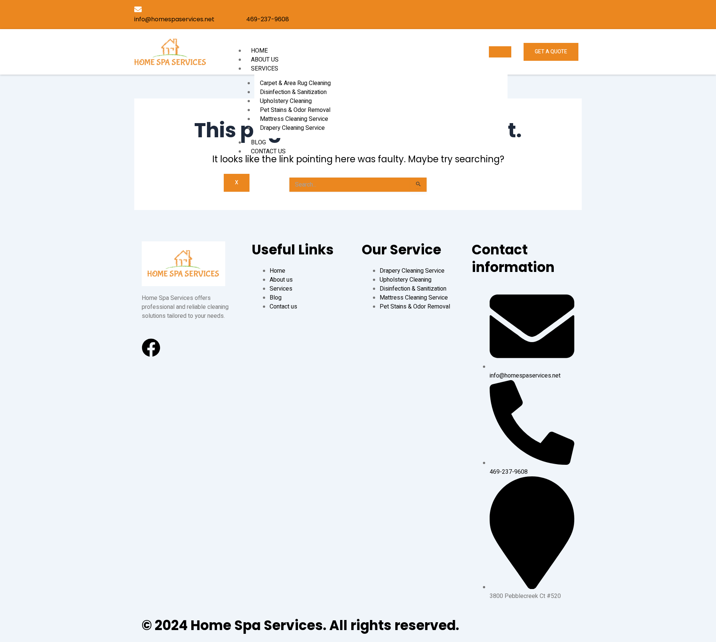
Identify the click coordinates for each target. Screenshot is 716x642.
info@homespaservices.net (174, 19)
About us (265, 59)
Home (259, 50)
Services (264, 68)
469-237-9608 (267, 19)
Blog (258, 142)
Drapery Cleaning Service (292, 127)
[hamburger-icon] (500, 51)
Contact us (268, 151)
